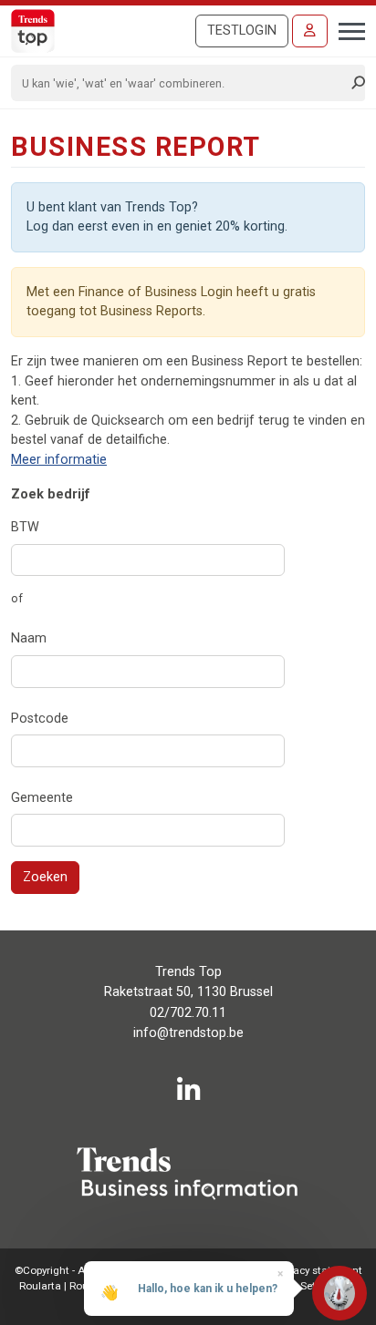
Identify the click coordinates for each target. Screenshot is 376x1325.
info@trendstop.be (188, 1033)
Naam (29, 638)
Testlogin (242, 30)
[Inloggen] (310, 31)
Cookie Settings (303, 1285)
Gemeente (42, 798)
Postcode (39, 718)
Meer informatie (59, 459)
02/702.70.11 (188, 1013)
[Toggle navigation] (346, 29)
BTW (25, 527)
